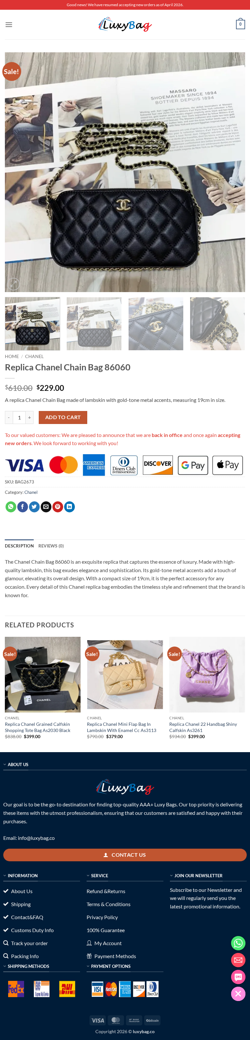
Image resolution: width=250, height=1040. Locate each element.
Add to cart (63, 417)
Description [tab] (19, 545)
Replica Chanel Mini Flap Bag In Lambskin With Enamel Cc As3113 (121, 727)
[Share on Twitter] (34, 506)
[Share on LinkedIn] (69, 506)
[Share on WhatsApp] (11, 506)
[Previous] (18, 172)
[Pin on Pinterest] (57, 506)
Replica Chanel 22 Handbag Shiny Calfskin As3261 (203, 727)
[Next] (232, 172)
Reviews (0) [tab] (51, 545)
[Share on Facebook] (22, 506)
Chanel (34, 356)
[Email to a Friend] (46, 506)
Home (12, 356)
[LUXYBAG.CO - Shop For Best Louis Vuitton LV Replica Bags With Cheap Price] (125, 24)
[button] (9, 24)
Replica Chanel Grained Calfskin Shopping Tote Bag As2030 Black (37, 727)
